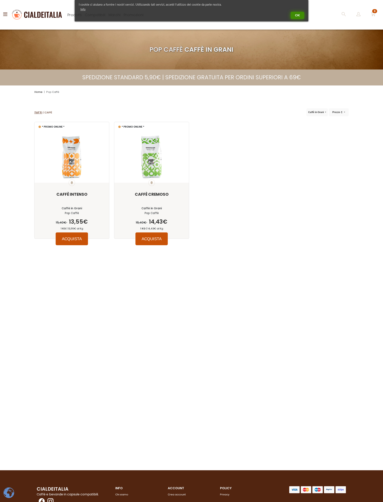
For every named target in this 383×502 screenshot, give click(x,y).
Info (83, 9)
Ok (297, 15)
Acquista (72, 239)
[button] (373, 15)
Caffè (48, 112)
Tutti (38, 112)
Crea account (177, 494)
